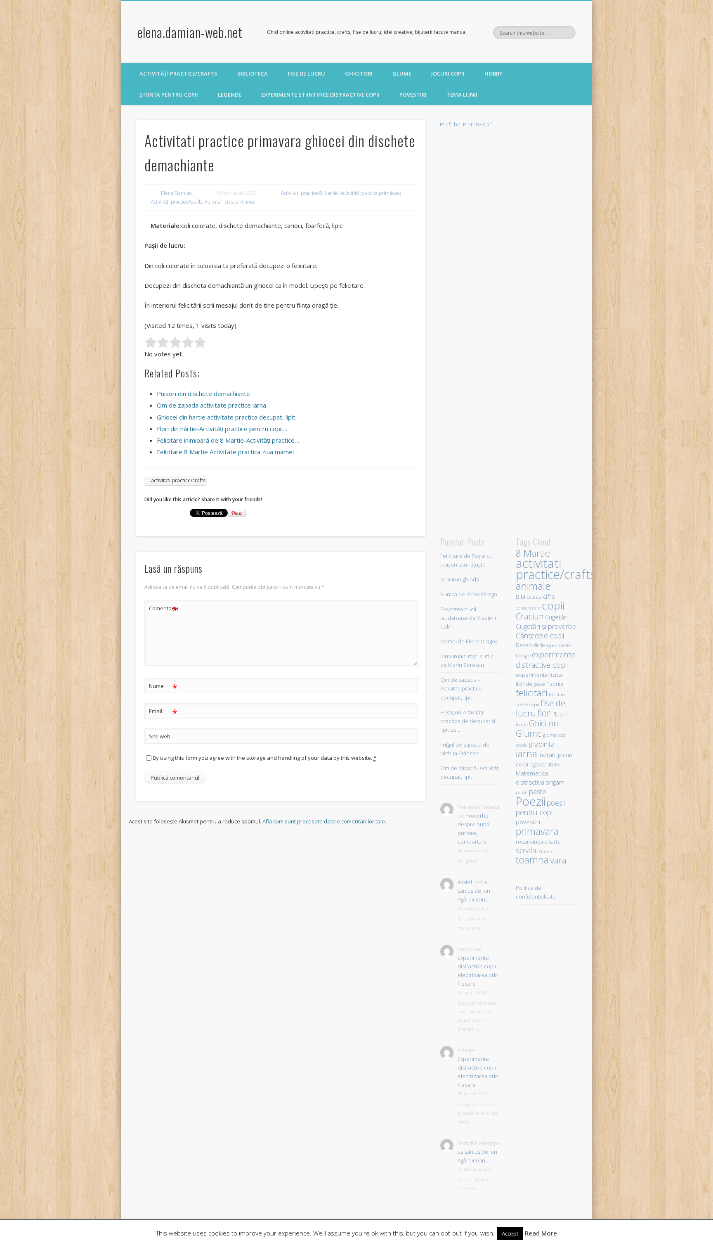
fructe (522, 724)
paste (537, 791)
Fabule (555, 684)
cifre (549, 596)
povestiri (528, 822)
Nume (163, 687)
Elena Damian (176, 193)
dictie (539, 645)
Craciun (530, 616)
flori (544, 713)
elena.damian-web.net (190, 32)
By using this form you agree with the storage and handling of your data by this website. (264, 757)
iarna (526, 753)
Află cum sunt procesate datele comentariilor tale (323, 821)
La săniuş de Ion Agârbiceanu (474, 890)
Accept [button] (510, 1233)
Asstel (465, 882)
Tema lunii (461, 94)
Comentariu (163, 609)
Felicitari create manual (231, 201)
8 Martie (533, 553)
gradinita (542, 744)
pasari (522, 792)
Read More (541, 1233)
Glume (401, 73)
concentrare (528, 608)
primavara (537, 831)
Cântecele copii (540, 635)
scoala (526, 850)
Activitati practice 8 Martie (309, 193)
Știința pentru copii (168, 94)
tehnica (544, 851)
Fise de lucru (306, 73)
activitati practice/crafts (178, 480)
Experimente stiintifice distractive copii (320, 94)
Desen (524, 645)
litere (554, 764)
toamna (532, 859)
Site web (159, 736)
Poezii (530, 801)
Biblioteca (252, 73)
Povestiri (413, 94)
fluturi (560, 714)
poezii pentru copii (540, 807)
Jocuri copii (448, 73)
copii (553, 605)
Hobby (493, 73)
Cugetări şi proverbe (546, 626)
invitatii (547, 755)
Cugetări (556, 617)
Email (163, 712)
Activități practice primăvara (370, 193)
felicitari (532, 692)
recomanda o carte (538, 841)
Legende (229, 94)
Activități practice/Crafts (178, 73)
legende (537, 764)
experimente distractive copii (545, 659)
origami (555, 782)
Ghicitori (359, 73)
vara (558, 860)
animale (533, 586)
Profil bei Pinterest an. (467, 124)
